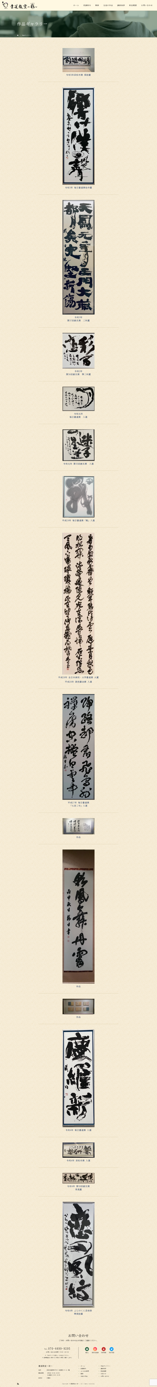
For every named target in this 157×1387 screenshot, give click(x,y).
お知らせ (103, 1373)
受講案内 (87, 5)
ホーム (76, 5)
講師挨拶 (121, 5)
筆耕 (97, 5)
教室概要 (133, 5)
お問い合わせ (147, 5)
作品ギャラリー (105, 1366)
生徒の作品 (108, 5)
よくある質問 (85, 1371)
